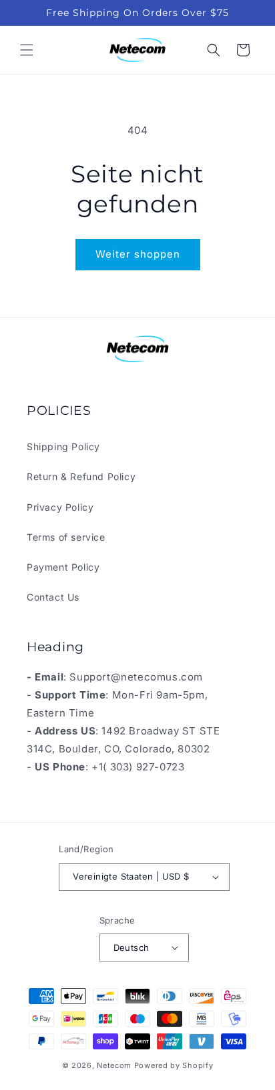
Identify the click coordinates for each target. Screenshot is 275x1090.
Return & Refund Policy (81, 476)
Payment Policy (63, 567)
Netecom (114, 1065)
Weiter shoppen (137, 254)
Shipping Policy (63, 446)
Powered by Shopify (174, 1065)
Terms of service (66, 537)
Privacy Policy (60, 507)
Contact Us (53, 597)
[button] (26, 50)
